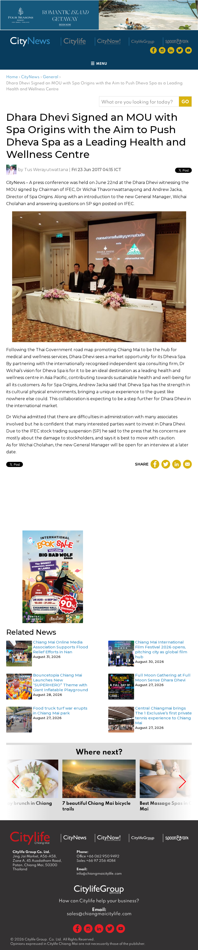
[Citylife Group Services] (143, 41)
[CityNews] (30, 41)
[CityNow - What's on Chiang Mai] (109, 838)
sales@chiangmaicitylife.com (99, 911)
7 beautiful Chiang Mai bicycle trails (99, 786)
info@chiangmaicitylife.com (99, 873)
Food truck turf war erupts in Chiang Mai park (60, 710)
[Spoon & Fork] (177, 41)
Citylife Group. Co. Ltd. (43, 939)
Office (98, 856)
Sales (96, 860)
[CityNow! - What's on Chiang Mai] (109, 41)
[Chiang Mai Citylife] (75, 41)
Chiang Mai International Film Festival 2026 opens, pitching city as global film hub (161, 649)
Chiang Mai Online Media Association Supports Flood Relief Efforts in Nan (60, 647)
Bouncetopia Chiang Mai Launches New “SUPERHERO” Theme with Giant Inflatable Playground (60, 682)
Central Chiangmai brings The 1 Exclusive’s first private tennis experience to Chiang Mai (163, 715)
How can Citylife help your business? (99, 901)
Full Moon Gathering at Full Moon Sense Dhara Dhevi (163, 677)
